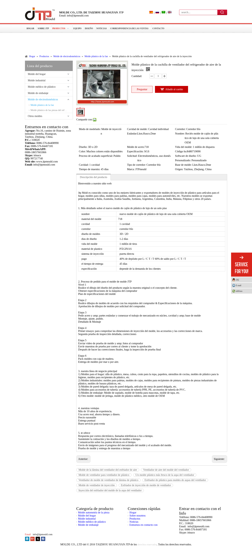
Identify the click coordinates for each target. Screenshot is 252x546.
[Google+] (32, 539)
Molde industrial (36, 80)
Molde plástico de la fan (42, 105)
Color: (82, 151)
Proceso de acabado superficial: (96, 155)
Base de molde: (183, 164)
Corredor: (180, 129)
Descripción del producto (93, 177)
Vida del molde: (183, 146)
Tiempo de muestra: (89, 169)
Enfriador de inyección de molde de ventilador (146, 485)
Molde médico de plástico (42, 86)
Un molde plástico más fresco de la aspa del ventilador (164, 474)
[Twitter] (38, 539)
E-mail (238, 285)
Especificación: (135, 151)
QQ (237, 279)
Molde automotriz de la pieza (93, 512)
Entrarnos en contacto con (143, 524)
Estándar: (132, 133)
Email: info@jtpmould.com (74, 15)
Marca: (131, 169)
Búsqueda (222, 12)
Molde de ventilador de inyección (97, 485)
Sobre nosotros (137, 515)
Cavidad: (84, 164)
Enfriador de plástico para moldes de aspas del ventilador (175, 480)
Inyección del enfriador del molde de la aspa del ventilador (110, 490)
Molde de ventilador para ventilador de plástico (104, 474)
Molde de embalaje (38, 93)
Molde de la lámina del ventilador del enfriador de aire (108, 469)
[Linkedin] (27, 539)
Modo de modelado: (90, 129)
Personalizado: (183, 160)
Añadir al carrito (174, 89)
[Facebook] (43, 539)
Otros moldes (35, 116)
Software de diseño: (185, 155)
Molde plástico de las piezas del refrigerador (52, 110)
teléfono (239, 291)
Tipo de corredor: (136, 164)
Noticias (133, 521)
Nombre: (180, 133)
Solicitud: (132, 155)
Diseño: (83, 146)
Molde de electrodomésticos (43, 99)
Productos (134, 518)
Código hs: (181, 151)
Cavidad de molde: (137, 129)
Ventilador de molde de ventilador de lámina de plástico (108, 480)
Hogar (132, 512)
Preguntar (142, 89)
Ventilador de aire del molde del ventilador (166, 469)
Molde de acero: (136, 146)
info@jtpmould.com (42, 534)
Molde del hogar (37, 74)
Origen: (179, 169)
